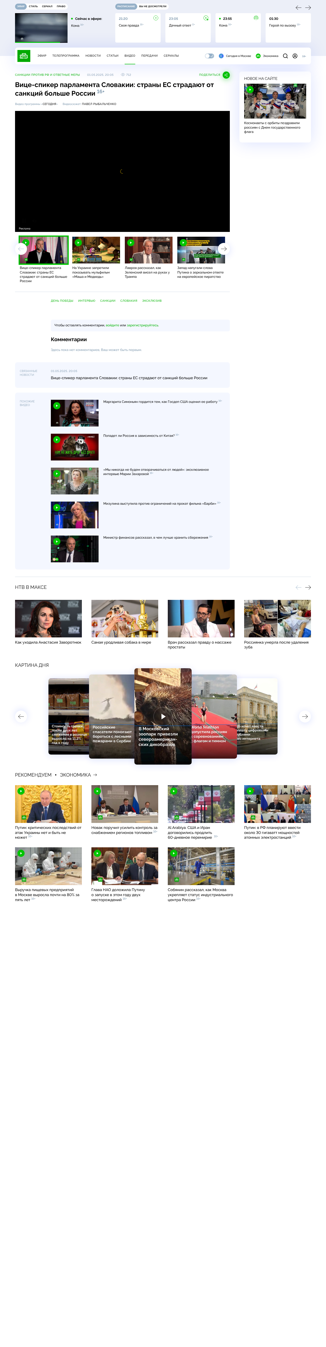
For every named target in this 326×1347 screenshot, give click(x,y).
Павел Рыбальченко (99, 104)
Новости (93, 55)
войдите (112, 325)
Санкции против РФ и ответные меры (47, 75)
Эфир (41, 55)
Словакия (128, 300)
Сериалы (171, 55)
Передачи (149, 55)
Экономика (270, 56)
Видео (130, 55)
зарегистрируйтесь (142, 325)
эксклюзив (152, 300)
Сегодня (49, 104)
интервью (86, 300)
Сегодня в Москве (238, 56)
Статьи (113, 55)
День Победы (62, 300)
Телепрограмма (65, 55)
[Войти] (295, 56)
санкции (108, 300)
